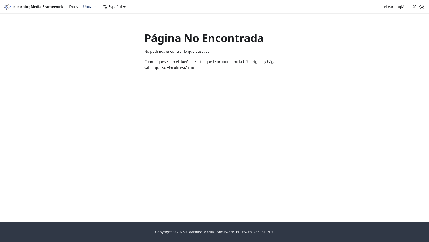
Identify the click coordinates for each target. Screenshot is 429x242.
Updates (90, 6)
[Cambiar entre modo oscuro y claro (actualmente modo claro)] (421, 6)
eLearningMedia (398, 6)
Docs (73, 6)
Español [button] (115, 6)
